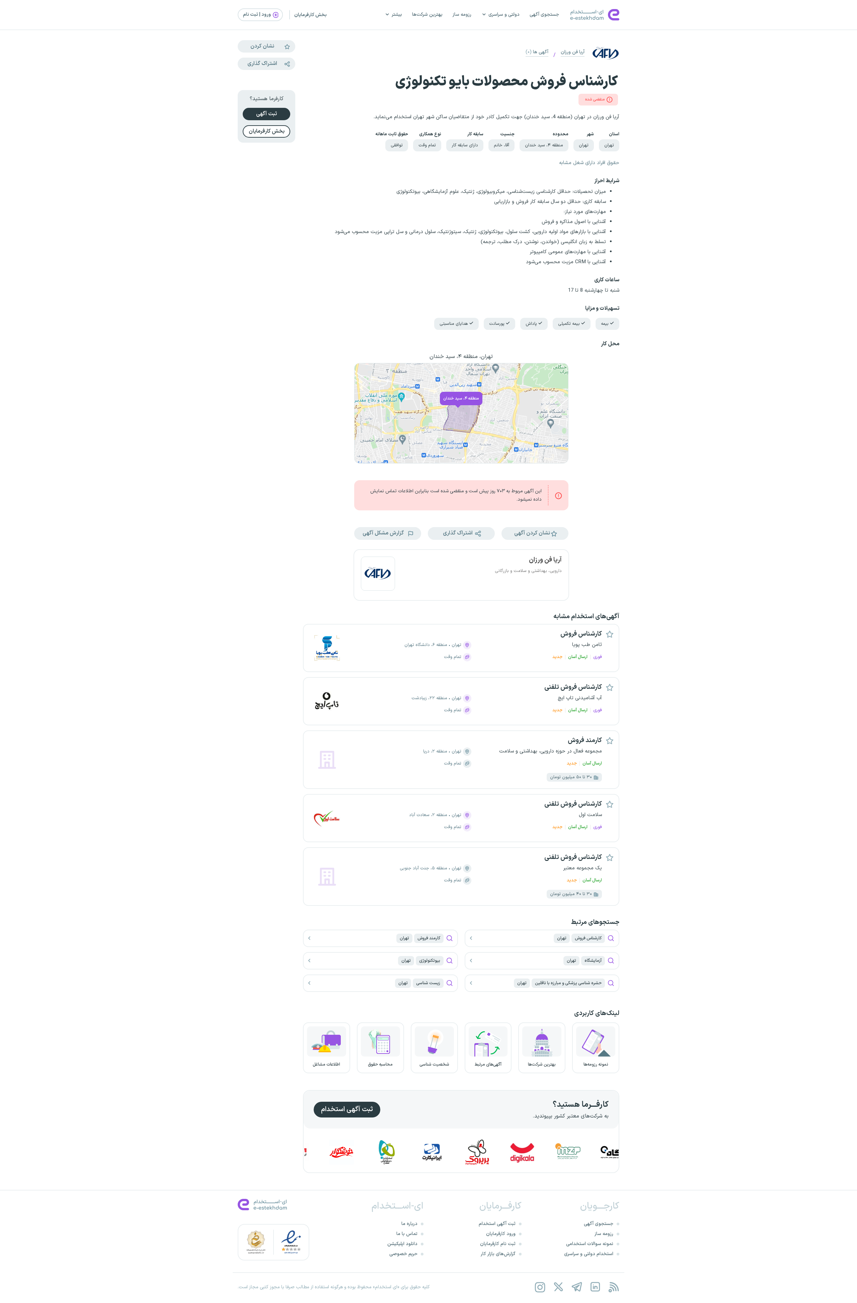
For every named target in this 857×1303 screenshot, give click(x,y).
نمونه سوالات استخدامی (589, 1243)
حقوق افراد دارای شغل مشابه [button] (589, 163)
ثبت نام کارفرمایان (498, 1243)
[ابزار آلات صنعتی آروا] (338, 1152)
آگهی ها (537, 52)
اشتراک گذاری (262, 64)
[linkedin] (595, 1287)
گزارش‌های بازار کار (498, 1253)
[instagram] (540, 1287)
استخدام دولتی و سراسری (588, 1253)
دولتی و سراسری (504, 14)
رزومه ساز (462, 14)
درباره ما (409, 1223)
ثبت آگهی (266, 114)
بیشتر (397, 14)
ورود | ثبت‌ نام (257, 14)
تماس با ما (406, 1233)
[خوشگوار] (384, 1152)
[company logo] (378, 575)
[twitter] (558, 1287)
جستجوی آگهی (544, 14)
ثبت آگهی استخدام (347, 1109)
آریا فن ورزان (573, 52)
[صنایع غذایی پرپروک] (519, 1152)
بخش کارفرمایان (310, 14)
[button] (534, 533)
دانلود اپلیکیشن (402, 1243)
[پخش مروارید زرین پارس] (610, 1152)
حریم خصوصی (403, 1253)
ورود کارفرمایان (501, 1233)
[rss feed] (613, 1287)
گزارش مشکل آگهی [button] (384, 533)
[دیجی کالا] (564, 1152)
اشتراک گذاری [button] (458, 533)
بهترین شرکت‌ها (427, 14)
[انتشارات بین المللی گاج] (429, 1152)
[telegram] (576, 1287)
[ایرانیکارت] (474, 1152)
